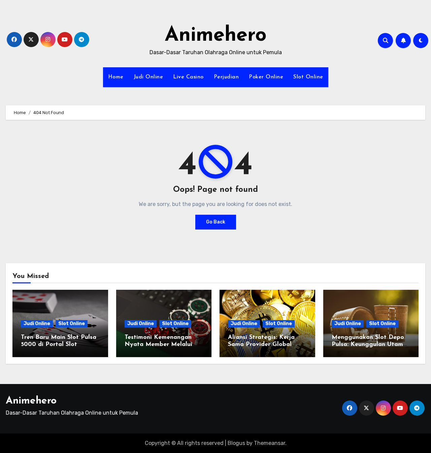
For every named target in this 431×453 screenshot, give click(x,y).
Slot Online (308, 77)
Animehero (216, 36)
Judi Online (148, 77)
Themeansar (269, 443)
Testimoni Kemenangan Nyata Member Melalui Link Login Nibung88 (158, 345)
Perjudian (226, 77)
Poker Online (266, 77)
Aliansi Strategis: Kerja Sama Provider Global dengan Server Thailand (262, 345)
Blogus (236, 443)
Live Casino (188, 77)
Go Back (215, 222)
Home (116, 77)
